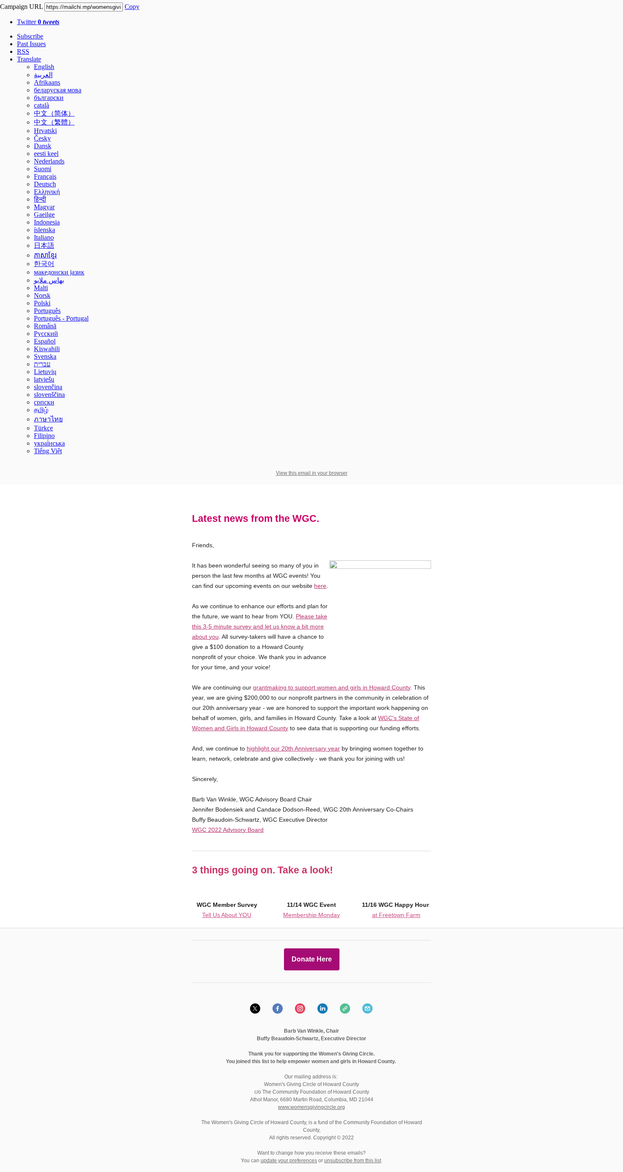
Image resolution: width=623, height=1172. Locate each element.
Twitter (38, 21)
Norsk (42, 295)
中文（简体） (54, 113)
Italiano (44, 237)
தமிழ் (41, 409)
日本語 (44, 245)
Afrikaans (47, 82)
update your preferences (289, 1161)
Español (45, 341)
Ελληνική (47, 191)
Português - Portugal (61, 318)
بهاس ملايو (49, 280)
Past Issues (31, 43)
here (320, 585)
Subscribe (30, 36)
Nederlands (49, 161)
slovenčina (48, 387)
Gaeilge (44, 214)
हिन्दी (40, 199)
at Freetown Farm (396, 915)
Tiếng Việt (48, 450)
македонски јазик (59, 272)
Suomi (42, 168)
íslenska (44, 229)
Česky (42, 138)
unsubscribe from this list (352, 1161)
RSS (23, 51)
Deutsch (45, 184)
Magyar (44, 207)
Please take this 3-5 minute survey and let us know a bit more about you (259, 626)
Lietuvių (45, 371)
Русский (46, 333)
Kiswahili (47, 348)
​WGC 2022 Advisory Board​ (228, 829)
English (44, 66)
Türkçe (43, 428)
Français (45, 176)
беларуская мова (57, 90)
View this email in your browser (312, 473)
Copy (132, 6)
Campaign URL (21, 6)
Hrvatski (45, 130)
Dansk (42, 146)
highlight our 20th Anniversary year (293, 748)
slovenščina (49, 394)
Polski (42, 303)
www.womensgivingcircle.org (311, 1107)
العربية (43, 74)
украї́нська (49, 443)
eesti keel (46, 153)
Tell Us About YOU (226, 915)
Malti (41, 287)
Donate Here (312, 959)
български (49, 97)
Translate (29, 59)
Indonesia (47, 222)
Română (45, 326)
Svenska (45, 356)
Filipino (44, 435)
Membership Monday (311, 915)
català (41, 105)
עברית (42, 364)
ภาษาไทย (48, 419)
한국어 (44, 263)
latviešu (44, 379)
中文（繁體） (54, 122)
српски (44, 402)
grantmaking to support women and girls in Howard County (331, 687)
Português (47, 310)
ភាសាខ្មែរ (45, 255)
